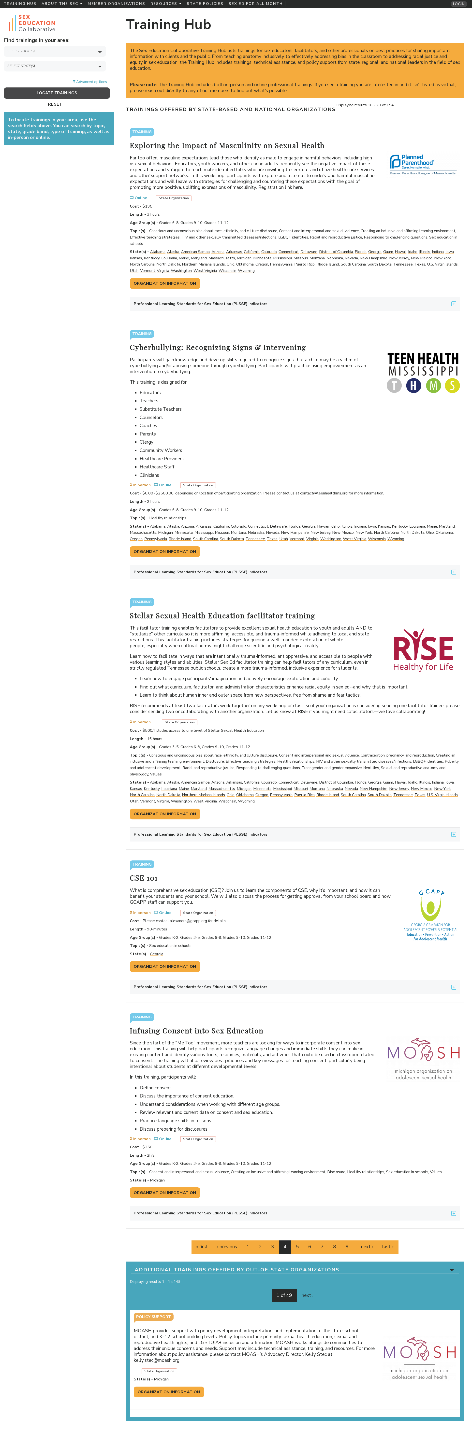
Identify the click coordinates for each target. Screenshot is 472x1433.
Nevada (351, 258)
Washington (181, 270)
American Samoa (195, 251)
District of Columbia (336, 251)
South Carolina (353, 264)
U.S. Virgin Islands (442, 264)
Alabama (157, 251)
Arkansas (234, 251)
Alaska (173, 251)
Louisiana (169, 258)
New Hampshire (373, 258)
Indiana (438, 251)
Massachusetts (221, 258)
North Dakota (168, 264)
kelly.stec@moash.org (158, 1360)
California (252, 251)
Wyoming (246, 270)
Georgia (375, 251)
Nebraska (334, 258)
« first (202, 1247)
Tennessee (403, 264)
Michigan (244, 258)
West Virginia (205, 270)
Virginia (163, 270)
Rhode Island (327, 264)
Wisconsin (227, 270)
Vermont (147, 270)
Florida (361, 251)
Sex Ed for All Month (256, 3)
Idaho (412, 251)
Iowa (449, 251)
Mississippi (282, 258)
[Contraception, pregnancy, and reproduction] (56, 60)
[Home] (32, 22)
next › (367, 1247)
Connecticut (289, 251)
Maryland (199, 258)
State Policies (205, 3)
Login (459, 3)
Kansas (136, 258)
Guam (388, 251)
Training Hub (20, 3)
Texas (419, 264)
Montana (317, 258)
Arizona (217, 251)
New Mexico (421, 258)
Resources (163, 3)
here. (300, 187)
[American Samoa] (56, 74)
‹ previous (227, 1247)
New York (442, 258)
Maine (184, 258)
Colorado (269, 251)
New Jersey (399, 258)
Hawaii (400, 251)
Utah (134, 270)
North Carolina (142, 264)
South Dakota (380, 264)
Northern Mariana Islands (203, 264)
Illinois (424, 251)
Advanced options (91, 81)
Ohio (231, 264)
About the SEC (60, 3)
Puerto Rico (304, 264)
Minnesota (262, 258)
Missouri (301, 258)
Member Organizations (116, 3)
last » (388, 1247)
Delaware (308, 251)
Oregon (261, 264)
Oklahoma (245, 264)
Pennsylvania (281, 264)
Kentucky (152, 258)
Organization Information (165, 283)
